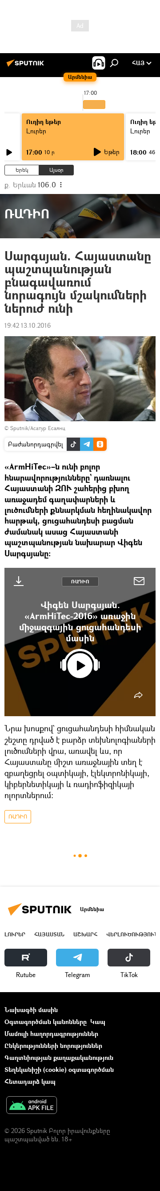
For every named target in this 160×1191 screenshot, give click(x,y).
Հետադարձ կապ (30, 1081)
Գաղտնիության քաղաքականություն (58, 1057)
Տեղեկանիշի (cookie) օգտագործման (59, 1069)
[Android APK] (31, 1106)
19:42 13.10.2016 (27, 325)
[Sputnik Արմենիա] (26, 66)
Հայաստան (49, 934)
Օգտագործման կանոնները (45, 1021)
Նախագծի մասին (31, 1009)
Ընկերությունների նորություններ (53, 1045)
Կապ (97, 1021)
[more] (138, 695)
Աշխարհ (85, 934)
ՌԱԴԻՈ (80, 581)
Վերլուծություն (132, 934)
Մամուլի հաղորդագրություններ (51, 1033)
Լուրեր (36, 131)
